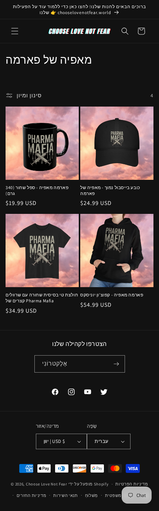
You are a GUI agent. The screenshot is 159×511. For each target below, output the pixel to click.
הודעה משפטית (120, 495)
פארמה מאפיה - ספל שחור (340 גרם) (37, 190)
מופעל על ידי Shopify (88, 484)
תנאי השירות (65, 495)
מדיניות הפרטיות (131, 484)
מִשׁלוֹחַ (91, 495)
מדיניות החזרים (32, 495)
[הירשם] (116, 364)
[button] (15, 31)
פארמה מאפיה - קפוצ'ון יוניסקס (111, 294)
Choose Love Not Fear (46, 484)
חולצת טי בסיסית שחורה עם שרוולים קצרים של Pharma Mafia (42, 297)
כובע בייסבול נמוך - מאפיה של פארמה (110, 190)
